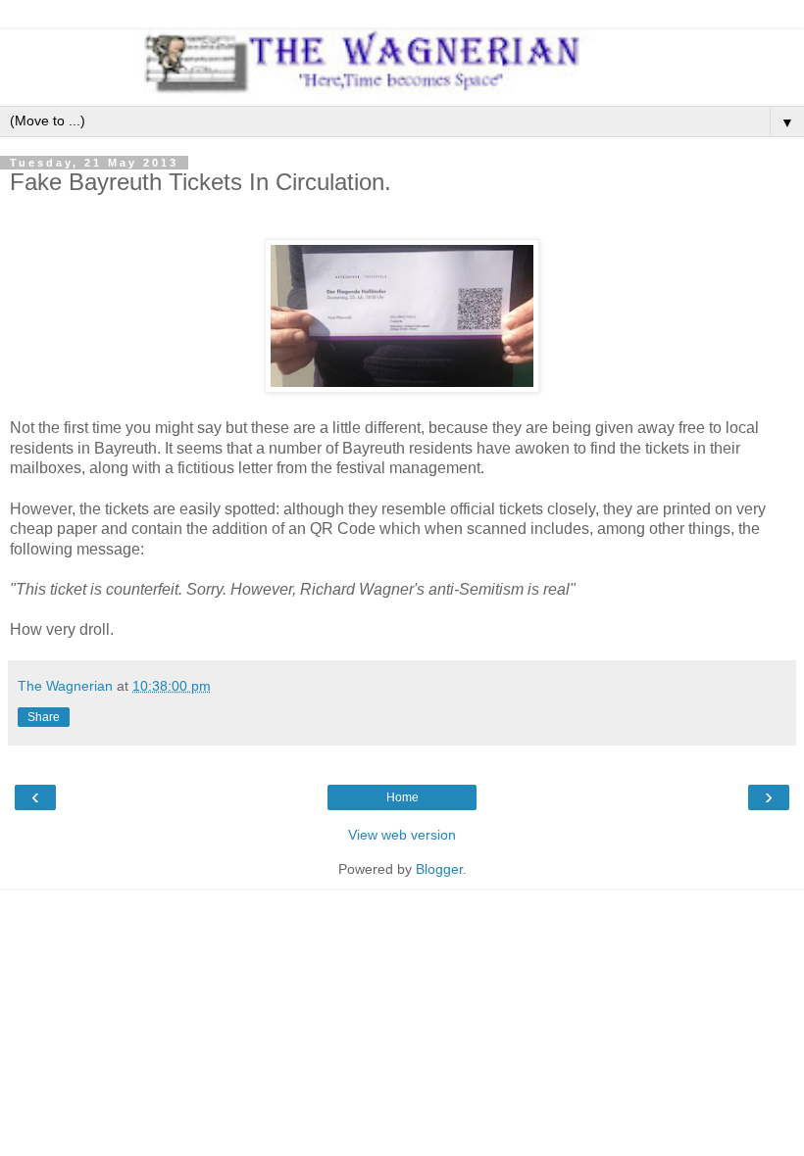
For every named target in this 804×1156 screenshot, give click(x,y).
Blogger (439, 869)
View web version (402, 835)
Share (43, 717)
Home (402, 797)
